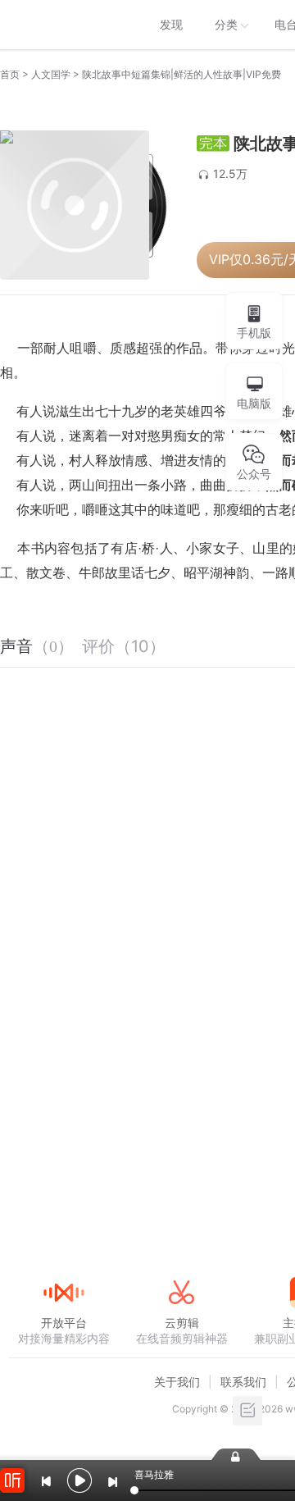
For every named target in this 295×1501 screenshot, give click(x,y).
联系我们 (243, 1382)
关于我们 (177, 1382)
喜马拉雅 (63, 24)
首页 (10, 74)
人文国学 (50, 74)
